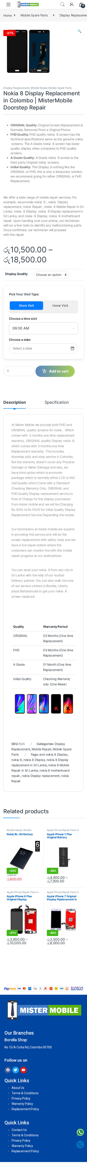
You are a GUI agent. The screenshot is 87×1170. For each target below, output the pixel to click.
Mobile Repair (39, 88)
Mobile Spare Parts (34, 15)
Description (14, 402)
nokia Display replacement (41, 776)
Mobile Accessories (19, 831)
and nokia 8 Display (53, 754)
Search (62, 4)
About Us (18, 1088)
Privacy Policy (21, 1098)
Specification (57, 402)
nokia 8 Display (34, 760)
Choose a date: (20, 339)
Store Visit (26, 305)
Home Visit (60, 305)
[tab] (14, 404)
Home (7, 15)
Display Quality (16, 274)
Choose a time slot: (23, 318)
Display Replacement (16, 88)
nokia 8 (16, 760)
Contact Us (19, 1130)
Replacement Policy (25, 1109)
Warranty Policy (22, 1104)
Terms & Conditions (25, 1093)
